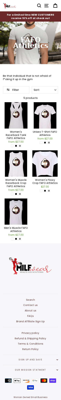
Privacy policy (30, 333)
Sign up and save (30, 359)
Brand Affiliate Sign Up (30, 321)
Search (30, 300)
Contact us (30, 305)
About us (30, 310)
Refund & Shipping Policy (30, 338)
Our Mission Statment (30, 370)
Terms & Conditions (30, 343)
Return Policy (30, 349)
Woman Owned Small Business (30, 397)
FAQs (30, 316)
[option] (30, 16)
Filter (15, 90)
